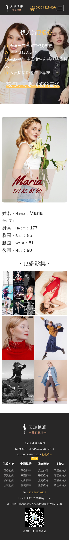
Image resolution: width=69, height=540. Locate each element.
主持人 (60, 463)
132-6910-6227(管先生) (43, 9)
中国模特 (25, 463)
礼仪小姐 (8, 463)
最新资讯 (29, 443)
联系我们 (40, 443)
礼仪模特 (47, 454)
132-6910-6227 (37, 492)
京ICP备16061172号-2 (41, 448)
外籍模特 (43, 463)
